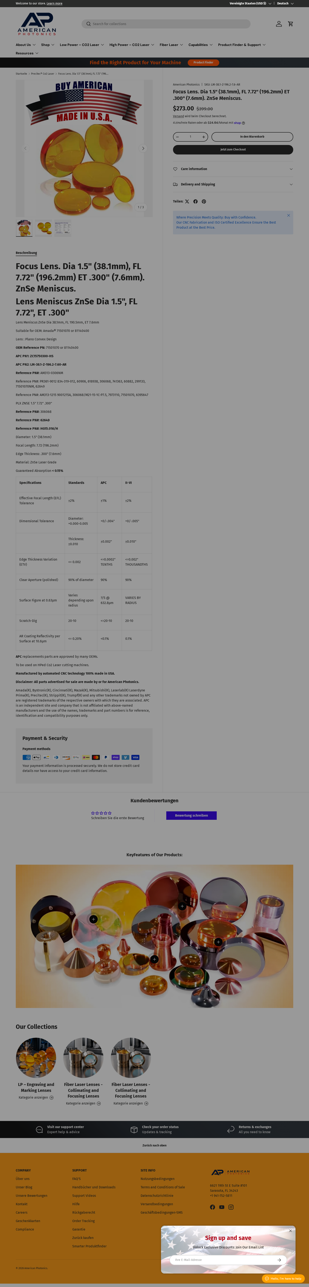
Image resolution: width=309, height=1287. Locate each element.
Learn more (54, 3)
